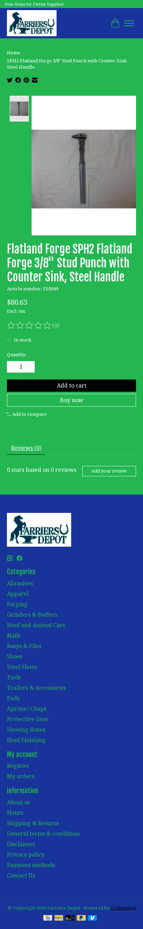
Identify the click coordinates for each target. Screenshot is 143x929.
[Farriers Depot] (32, 23)
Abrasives (20, 583)
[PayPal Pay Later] (81, 918)
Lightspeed (123, 908)
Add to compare (29, 414)
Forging (17, 604)
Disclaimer (21, 844)
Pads (13, 698)
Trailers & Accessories (36, 688)
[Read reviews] (29, 325)
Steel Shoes (22, 667)
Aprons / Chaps (27, 708)
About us (18, 802)
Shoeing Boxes (26, 729)
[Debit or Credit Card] (70, 918)
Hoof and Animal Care (36, 625)
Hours (15, 813)
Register (18, 766)
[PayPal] (59, 918)
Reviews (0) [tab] (26, 448)
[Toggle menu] (129, 23)
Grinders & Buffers (32, 614)
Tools (13, 677)
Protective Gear (28, 719)
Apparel (17, 594)
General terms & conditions (43, 833)
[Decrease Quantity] (13, 366)
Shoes (14, 656)
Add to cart (71, 385)
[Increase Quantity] (28, 366)
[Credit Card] (47, 918)
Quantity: (17, 354)
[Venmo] (92, 918)
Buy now (71, 400)
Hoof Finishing (26, 740)
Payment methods (31, 865)
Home (13, 52)
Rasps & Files (24, 646)
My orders (20, 776)
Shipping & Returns (33, 823)
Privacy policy (25, 854)
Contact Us (21, 875)
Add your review (109, 471)
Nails (13, 635)
